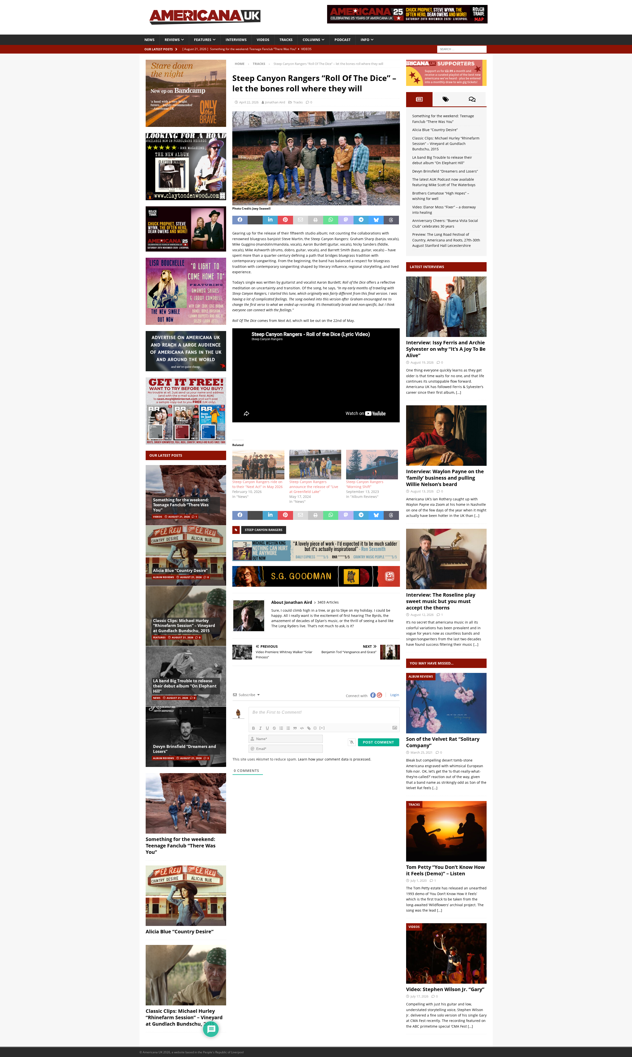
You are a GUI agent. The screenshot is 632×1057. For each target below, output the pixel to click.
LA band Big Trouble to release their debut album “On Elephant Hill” (185, 686)
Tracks (286, 39)
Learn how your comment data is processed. (334, 759)
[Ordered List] (281, 728)
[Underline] (267, 728)
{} (315, 728)
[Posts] (419, 99)
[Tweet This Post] (255, 220)
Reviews (172, 39)
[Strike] (274, 728)
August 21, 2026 (179, 516)
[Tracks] (446, 831)
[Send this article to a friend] (300, 220)
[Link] (308, 728)
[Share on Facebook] (239, 220)
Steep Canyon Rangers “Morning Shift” (364, 484)
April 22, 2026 (248, 102)
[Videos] (446, 953)
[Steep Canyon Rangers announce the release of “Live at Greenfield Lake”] (315, 464)
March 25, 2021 (422, 752)
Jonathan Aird (275, 102)
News (149, 39)
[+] (322, 728)
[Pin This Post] (285, 220)
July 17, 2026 (419, 996)
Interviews (236, 39)
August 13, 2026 (422, 491)
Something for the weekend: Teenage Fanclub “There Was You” (181, 505)
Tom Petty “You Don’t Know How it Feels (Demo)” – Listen (445, 870)
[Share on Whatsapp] (330, 220)
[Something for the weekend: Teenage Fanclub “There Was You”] (186, 495)
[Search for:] (462, 48)
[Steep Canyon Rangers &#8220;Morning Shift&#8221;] (372, 464)
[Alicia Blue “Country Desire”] (186, 555)
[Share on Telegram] (361, 220)
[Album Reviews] (446, 703)
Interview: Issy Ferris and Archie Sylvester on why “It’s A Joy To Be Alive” (446, 349)
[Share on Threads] (391, 220)
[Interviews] (446, 306)
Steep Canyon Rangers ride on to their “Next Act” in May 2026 (257, 484)
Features (202, 39)
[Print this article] (315, 220)
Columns (311, 39)
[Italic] (260, 728)
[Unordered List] (288, 728)
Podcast (343, 39)
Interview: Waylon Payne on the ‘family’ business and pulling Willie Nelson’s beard (445, 478)
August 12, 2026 (422, 614)
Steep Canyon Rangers (263, 530)
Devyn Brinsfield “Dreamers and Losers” (184, 749)
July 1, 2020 (419, 880)
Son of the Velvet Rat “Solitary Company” (442, 742)
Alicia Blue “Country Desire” (180, 570)
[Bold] (253, 728)
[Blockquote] (295, 728)
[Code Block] (301, 728)
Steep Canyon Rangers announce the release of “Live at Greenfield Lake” (313, 486)
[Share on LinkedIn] (270, 220)
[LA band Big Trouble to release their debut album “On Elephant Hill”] (186, 676)
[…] (458, 392)
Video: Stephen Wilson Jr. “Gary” (445, 989)
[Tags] (446, 99)
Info (365, 39)
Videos (263, 39)
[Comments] (472, 99)
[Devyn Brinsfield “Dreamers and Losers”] (186, 736)
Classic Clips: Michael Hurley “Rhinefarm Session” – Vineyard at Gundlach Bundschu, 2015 (184, 626)
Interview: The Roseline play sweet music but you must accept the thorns (440, 601)
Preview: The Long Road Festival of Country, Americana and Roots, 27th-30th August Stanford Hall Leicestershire (446, 240)
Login (394, 694)
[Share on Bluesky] (376, 220)
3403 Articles (328, 602)
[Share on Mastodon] (345, 220)
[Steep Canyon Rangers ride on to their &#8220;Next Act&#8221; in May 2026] (258, 464)
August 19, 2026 (422, 362)
